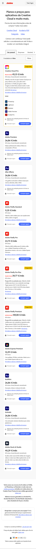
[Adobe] (10, 3)
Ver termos (14, 90)
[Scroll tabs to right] (34, 52)
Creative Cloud (12, 30)
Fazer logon (30, 3)
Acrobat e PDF (24, 30)
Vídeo (23, 34)
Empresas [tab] (21, 52)
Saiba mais (18, 493)
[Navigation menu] (3, 3)
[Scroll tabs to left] (1, 52)
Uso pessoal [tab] (11, 52)
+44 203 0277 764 (27, 527)
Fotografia (14, 34)
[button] (11, 538)
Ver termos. (8, 291)
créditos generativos (9, 489)
